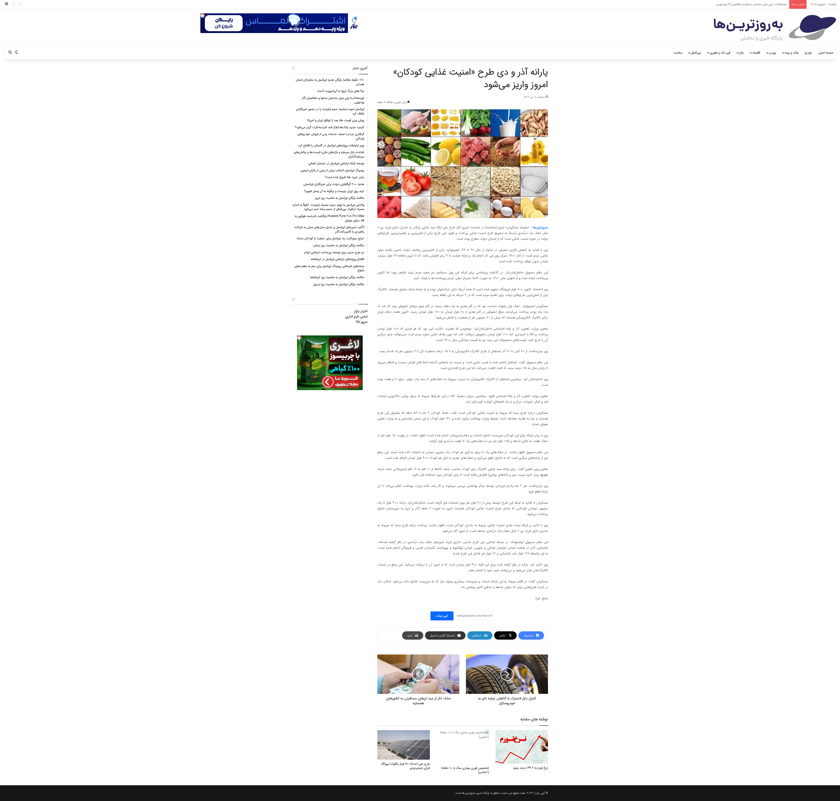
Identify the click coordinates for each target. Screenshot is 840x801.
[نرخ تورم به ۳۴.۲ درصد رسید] (521, 747)
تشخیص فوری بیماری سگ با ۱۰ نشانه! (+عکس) (465, 770)
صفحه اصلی (825, 52)
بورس (772, 52)
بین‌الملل (696, 52)
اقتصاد (756, 52)
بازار (741, 52)
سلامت (678, 52)
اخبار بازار (361, 311)
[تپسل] (202, 15)
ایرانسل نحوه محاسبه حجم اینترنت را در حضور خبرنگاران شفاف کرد (748, 4)
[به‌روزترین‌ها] (775, 27)
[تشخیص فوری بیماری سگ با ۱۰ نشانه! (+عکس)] (462, 747)
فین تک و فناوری (720, 52)
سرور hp (362, 322)
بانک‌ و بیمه (791, 52)
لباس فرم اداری (356, 316)
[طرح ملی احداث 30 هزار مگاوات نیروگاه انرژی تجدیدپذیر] (403, 745)
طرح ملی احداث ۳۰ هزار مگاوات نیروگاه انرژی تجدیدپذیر (405, 765)
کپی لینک (442, 615)
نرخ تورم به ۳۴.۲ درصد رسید (530, 767)
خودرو (808, 52)
